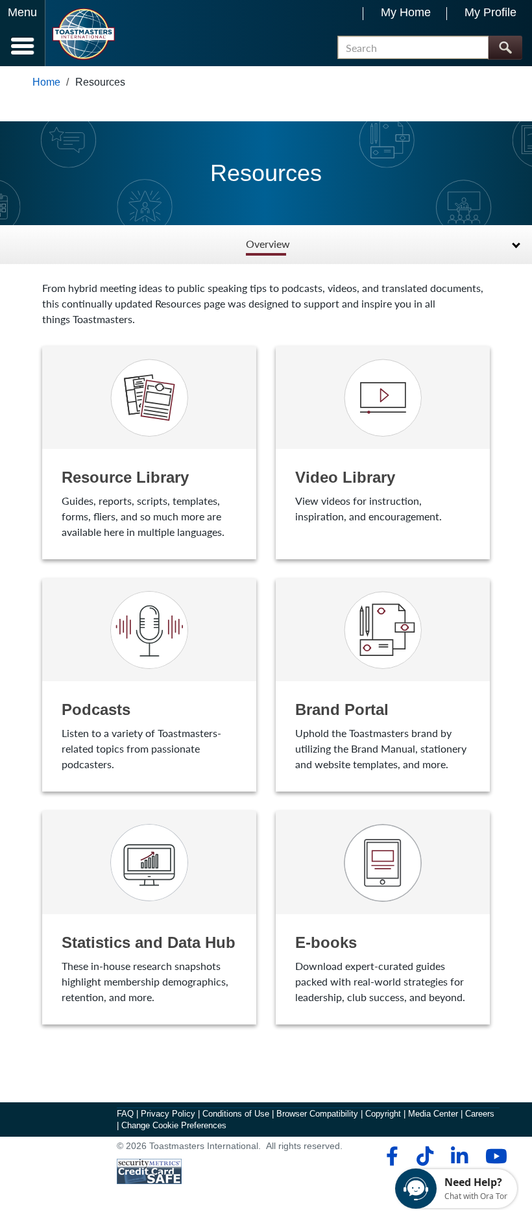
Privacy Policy (168, 1114)
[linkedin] (459, 1156)
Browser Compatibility (317, 1114)
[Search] (505, 48)
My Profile (490, 12)
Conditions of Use (235, 1114)
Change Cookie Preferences (173, 1125)
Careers (479, 1114)
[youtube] (493, 1156)
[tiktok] (424, 1156)
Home (46, 82)
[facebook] (390, 1156)
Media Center (433, 1114)
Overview (268, 244)
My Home (406, 12)
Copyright (383, 1114)
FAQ (125, 1114)
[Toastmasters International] (83, 34)
